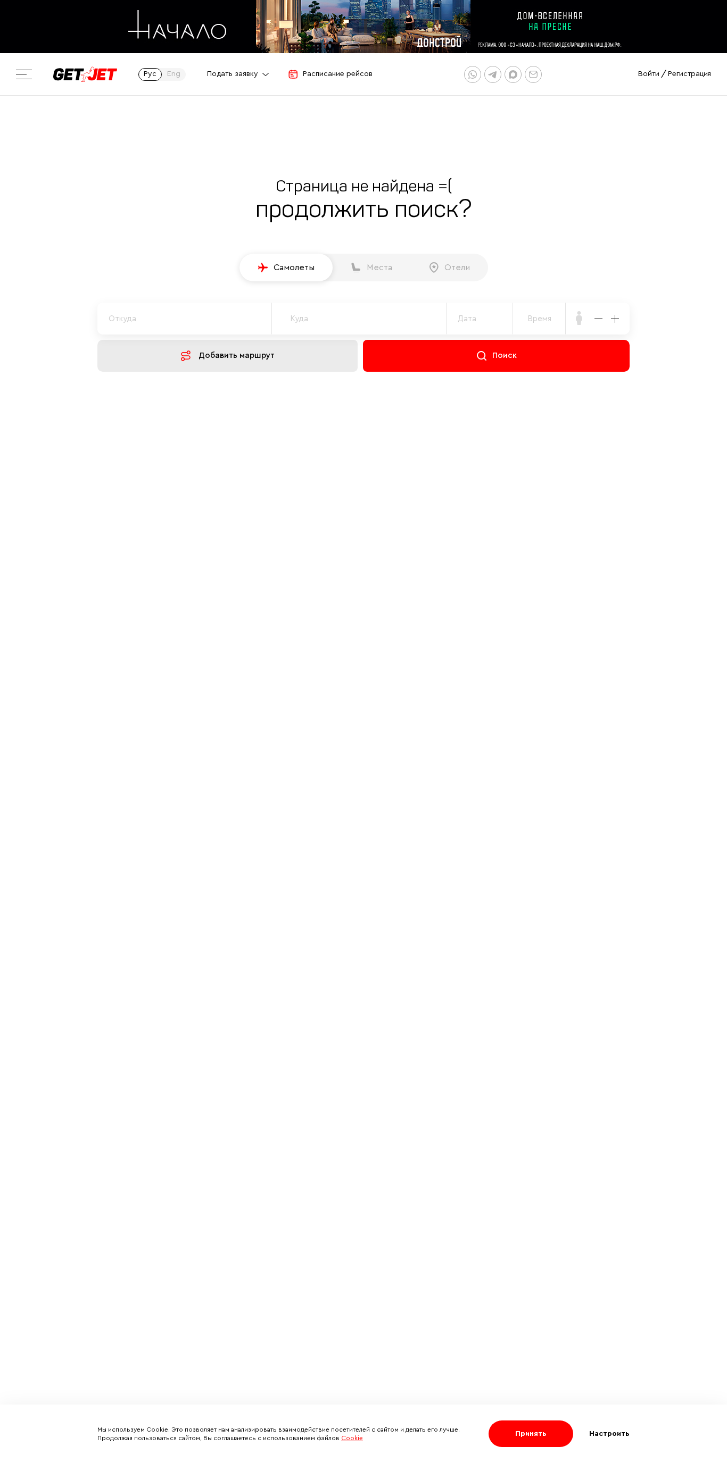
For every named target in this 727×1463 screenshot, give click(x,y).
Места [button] (379, 267)
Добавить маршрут (237, 356)
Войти (648, 74)
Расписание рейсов (338, 74)
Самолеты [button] (294, 267)
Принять (531, 1433)
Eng (173, 74)
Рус (150, 74)
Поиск (504, 356)
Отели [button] (457, 267)
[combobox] (539, 319)
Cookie (352, 1438)
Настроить (609, 1433)
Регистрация (689, 74)
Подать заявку (232, 74)
